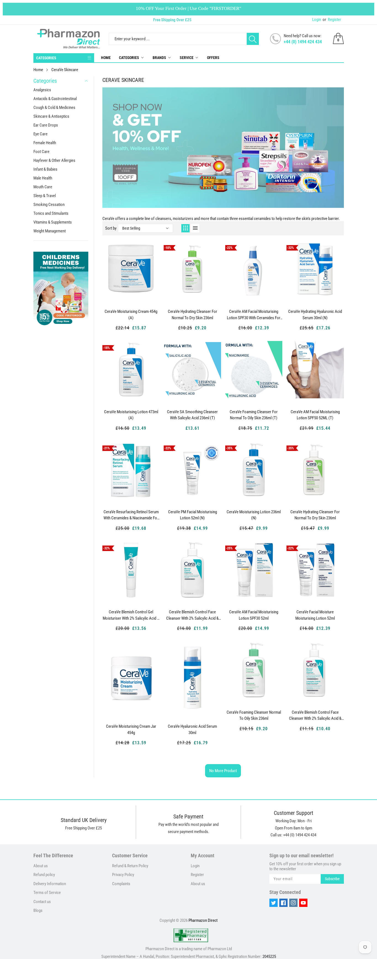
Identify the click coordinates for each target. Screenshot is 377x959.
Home (106, 57)
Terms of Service (47, 892)
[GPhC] (191, 935)
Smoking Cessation (49, 204)
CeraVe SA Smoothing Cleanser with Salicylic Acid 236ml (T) (192, 415)
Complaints (121, 883)
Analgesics (42, 89)
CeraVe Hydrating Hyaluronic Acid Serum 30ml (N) (315, 314)
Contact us (42, 901)
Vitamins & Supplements (52, 222)
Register (332, 19)
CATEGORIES (46, 58)
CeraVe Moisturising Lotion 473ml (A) (131, 415)
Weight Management (49, 231)
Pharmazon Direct (203, 920)
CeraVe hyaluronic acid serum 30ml (192, 729)
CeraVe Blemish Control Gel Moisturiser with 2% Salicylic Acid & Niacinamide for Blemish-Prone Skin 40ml (131, 615)
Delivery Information (49, 883)
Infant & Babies (45, 169)
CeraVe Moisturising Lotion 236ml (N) (254, 515)
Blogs (38, 910)
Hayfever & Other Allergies (54, 160)
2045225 (269, 956)
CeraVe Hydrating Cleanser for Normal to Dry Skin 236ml (192, 314)
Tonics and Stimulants (50, 213)
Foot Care (41, 151)
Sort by (110, 228)
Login (316, 19)
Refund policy (44, 874)
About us (40, 865)
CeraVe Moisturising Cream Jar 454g (131, 729)
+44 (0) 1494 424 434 (303, 41)
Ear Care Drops (45, 125)
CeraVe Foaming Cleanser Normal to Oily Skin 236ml (254, 715)
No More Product (223, 770)
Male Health (42, 178)
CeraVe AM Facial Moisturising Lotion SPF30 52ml (253, 615)
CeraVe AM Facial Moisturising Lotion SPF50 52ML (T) (315, 415)
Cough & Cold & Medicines (54, 107)
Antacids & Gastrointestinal (55, 98)
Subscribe (332, 879)
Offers (213, 57)
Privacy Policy (123, 874)
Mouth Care (42, 186)
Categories (129, 57)
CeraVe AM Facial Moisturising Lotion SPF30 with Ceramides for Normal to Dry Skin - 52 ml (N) (253, 315)
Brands (159, 57)
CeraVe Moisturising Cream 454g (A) (131, 314)
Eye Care (40, 133)
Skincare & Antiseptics (51, 116)
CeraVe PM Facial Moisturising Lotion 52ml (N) (192, 515)
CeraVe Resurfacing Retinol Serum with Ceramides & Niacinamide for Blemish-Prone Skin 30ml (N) (131, 515)
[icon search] (253, 39)
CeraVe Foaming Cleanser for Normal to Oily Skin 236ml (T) (254, 415)
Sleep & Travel (44, 195)
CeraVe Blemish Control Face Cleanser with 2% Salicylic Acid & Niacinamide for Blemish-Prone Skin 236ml (192, 615)
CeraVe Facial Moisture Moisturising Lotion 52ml (315, 615)
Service (186, 57)
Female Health (44, 142)
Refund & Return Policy (130, 865)
